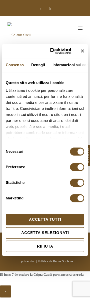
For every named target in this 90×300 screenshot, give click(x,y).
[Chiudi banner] (82, 51)
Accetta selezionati (45, 233)
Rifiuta (45, 246)
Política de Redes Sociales (55, 261)
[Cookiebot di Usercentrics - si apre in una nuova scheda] (53, 51)
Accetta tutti (45, 219)
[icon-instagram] (49, 9)
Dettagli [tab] (38, 65)
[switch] (77, 167)
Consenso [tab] (15, 65)
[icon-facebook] (41, 9)
